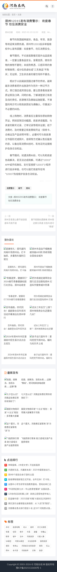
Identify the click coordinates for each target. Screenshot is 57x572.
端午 (14, 536)
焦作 (21, 532)
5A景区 (8, 541)
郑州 (28, 188)
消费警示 (10, 188)
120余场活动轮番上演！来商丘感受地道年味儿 (29, 494)
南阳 (41, 546)
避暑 (35, 532)
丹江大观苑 (41, 527)
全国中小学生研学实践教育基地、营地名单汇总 (29, 484)
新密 (7, 536)
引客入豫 (40, 536)
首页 (13, 15)
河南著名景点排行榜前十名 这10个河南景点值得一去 (32, 508)
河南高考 (24, 550)
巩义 (25, 527)
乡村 (7, 527)
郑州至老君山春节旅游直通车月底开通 (15, 221)
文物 (34, 550)
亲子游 (15, 550)
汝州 (21, 536)
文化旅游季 (32, 541)
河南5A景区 (19, 541)
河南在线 (38, 564)
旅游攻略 (16, 527)
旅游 (41, 550)
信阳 (14, 532)
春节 (20, 188)
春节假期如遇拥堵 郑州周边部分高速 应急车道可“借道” (42, 223)
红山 (48, 546)
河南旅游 (30, 536)
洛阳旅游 (43, 541)
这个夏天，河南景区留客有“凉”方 (36, 424)
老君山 (15, 546)
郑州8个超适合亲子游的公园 (21, 475)
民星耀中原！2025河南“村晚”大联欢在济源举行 (29, 499)
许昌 (28, 532)
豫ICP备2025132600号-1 (28, 568)
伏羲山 (43, 532)
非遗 (7, 532)
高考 (32, 527)
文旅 (19, 15)
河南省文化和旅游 (28, 546)
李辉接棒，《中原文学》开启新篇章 (24, 465)
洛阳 (7, 546)
